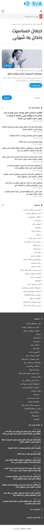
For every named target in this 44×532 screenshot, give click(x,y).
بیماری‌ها (38, 227)
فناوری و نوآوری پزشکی (33, 273)
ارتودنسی (38, 220)
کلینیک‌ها (38, 281)
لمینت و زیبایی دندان (34, 284)
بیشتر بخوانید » (36, 85)
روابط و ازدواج (36, 256)
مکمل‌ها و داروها (35, 298)
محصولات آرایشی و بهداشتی (31, 288)
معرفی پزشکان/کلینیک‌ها (32, 295)
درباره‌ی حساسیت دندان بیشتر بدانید (24, 74)
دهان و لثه (37, 252)
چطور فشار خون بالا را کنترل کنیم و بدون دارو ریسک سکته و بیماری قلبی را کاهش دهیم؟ (22, 128)
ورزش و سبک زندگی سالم (32, 305)
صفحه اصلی (37, 24)
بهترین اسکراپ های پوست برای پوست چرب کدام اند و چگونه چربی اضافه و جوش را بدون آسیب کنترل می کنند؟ (22, 115)
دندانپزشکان (37, 245)
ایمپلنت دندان (36, 224)
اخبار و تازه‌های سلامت (33, 213)
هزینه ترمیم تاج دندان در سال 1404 (30, 141)
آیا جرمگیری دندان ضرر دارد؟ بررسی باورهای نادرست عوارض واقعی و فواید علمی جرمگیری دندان (23, 175)
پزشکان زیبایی (36, 231)
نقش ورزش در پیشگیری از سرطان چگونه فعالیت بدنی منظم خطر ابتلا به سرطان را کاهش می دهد (22, 149)
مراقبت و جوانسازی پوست (32, 291)
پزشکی (38, 234)
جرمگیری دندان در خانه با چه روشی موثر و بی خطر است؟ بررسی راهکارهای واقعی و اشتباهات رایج (23, 184)
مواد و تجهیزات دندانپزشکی (32, 302)
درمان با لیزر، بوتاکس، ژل (32, 242)
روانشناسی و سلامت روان (32, 259)
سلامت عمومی (36, 266)
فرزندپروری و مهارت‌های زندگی (30, 270)
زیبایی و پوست (36, 263)
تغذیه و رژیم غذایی (34, 238)
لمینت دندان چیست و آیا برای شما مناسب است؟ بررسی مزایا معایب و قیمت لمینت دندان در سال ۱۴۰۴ (22, 158)
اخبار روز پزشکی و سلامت (32, 210)
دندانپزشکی (37, 249)
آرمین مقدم (37, 70)
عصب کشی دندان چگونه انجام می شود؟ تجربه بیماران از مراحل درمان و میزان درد (23, 193)
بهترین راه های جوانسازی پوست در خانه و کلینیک (23, 16)
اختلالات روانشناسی (34, 217)
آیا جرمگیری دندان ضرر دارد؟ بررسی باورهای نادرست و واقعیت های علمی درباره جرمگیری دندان (24, 167)
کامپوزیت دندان (36, 277)
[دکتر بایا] (33, 4)
